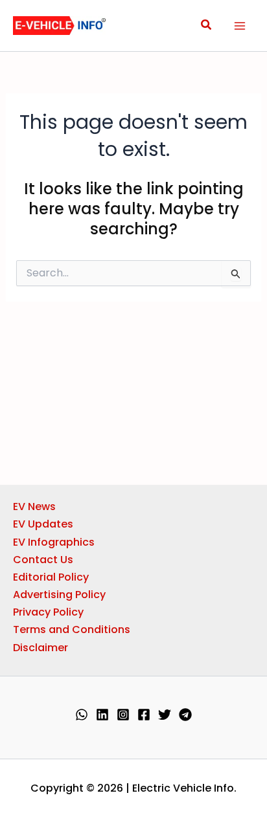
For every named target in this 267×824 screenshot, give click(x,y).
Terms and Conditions (71, 629)
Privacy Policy (48, 612)
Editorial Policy (51, 577)
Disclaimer (40, 647)
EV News (34, 506)
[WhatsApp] (81, 714)
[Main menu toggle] (240, 26)
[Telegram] (185, 714)
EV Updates (43, 524)
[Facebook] (143, 714)
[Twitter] (164, 714)
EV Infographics (54, 542)
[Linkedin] (102, 714)
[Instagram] (123, 714)
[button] (207, 26)
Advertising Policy (59, 594)
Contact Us (43, 559)
